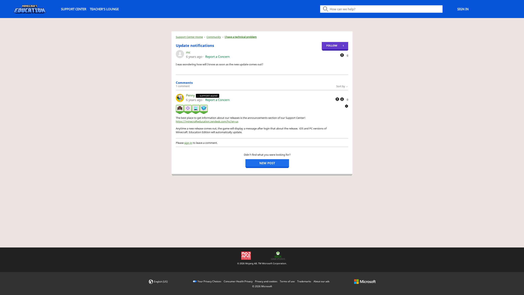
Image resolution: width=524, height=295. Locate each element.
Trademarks (304, 281)
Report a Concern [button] (217, 56)
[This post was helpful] (342, 55)
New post (267, 163)
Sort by (341, 86)
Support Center (73, 9)
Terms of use (287, 281)
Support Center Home (189, 37)
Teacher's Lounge (104, 9)
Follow (331, 45)
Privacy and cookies (266, 281)
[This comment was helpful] (337, 99)
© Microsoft (262, 286)
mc (188, 52)
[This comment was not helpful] (342, 99)
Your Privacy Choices (209, 281)
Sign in (463, 9)
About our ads (322, 281)
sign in (188, 143)
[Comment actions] (346, 105)
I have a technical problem (241, 37)
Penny (191, 95)
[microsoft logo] (365, 281)
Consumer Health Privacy (238, 281)
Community (214, 37)
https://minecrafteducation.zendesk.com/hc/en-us (207, 121)
